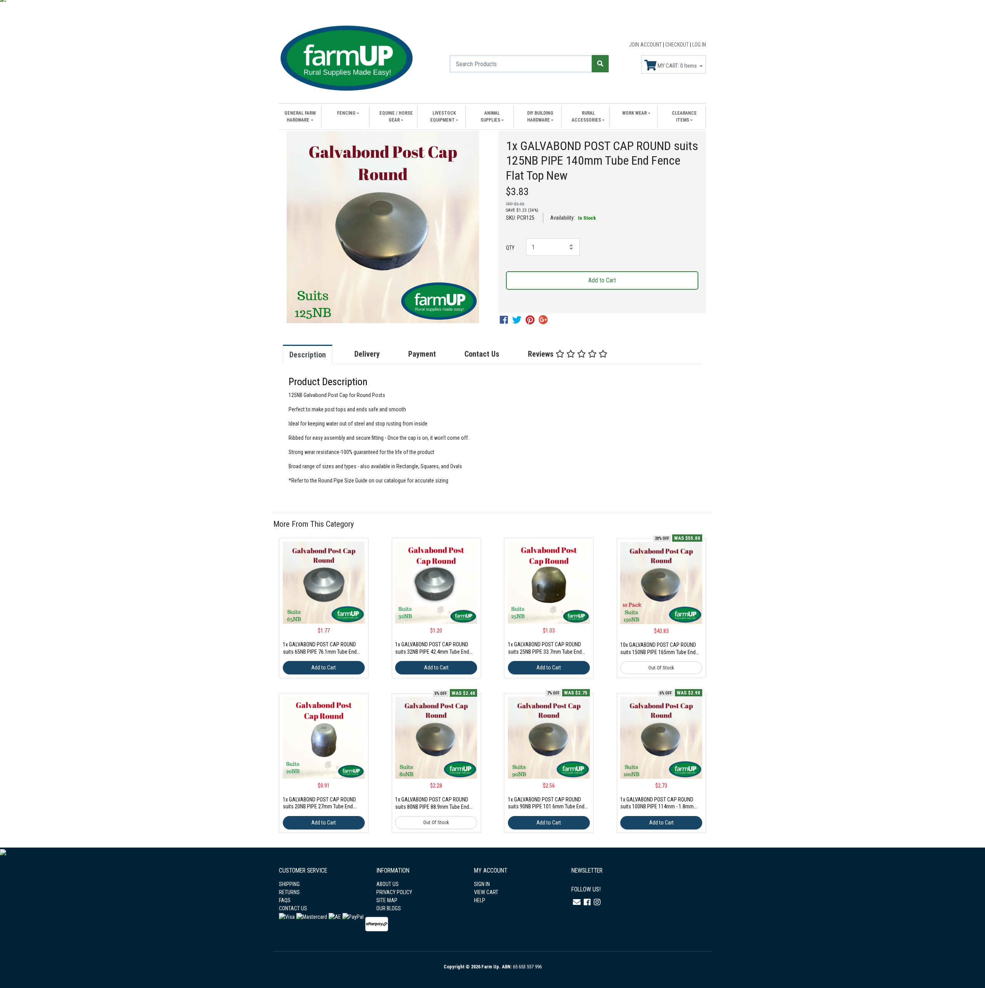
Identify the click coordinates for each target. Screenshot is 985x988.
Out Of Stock (661, 668)
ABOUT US (387, 884)
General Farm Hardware (300, 116)
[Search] (600, 63)
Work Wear (634, 113)
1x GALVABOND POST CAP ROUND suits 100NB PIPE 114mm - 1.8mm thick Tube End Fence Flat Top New (657, 806)
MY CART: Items (677, 65)
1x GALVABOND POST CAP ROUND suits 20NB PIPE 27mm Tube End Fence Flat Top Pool (319, 806)
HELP (479, 900)
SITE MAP (386, 900)
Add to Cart (602, 280)
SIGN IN (482, 884)
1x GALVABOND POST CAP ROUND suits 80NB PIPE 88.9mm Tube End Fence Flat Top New (432, 806)
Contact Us (481, 354)
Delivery (367, 354)
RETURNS (289, 892)
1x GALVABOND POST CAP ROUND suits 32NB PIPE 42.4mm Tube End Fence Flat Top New (432, 651)
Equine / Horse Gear (396, 116)
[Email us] (577, 902)
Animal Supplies (490, 116)
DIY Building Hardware (540, 116)
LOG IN (699, 45)
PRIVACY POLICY (394, 892)
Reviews (542, 354)
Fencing (346, 113)
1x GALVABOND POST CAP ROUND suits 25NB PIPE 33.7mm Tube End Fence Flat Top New (545, 651)
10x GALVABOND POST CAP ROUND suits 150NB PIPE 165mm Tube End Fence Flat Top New (658, 652)
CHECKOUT (677, 45)
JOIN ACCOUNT (646, 45)
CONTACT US (293, 908)
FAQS (284, 900)
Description (307, 354)
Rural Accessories (586, 116)
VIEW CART (486, 892)
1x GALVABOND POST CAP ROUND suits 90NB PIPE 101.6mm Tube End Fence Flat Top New (546, 806)
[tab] (315, 354)
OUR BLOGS (388, 908)
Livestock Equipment (443, 116)
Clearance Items (684, 116)
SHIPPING (289, 884)
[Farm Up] (346, 57)
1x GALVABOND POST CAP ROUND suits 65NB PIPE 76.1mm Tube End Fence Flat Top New (320, 651)
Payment (422, 354)
